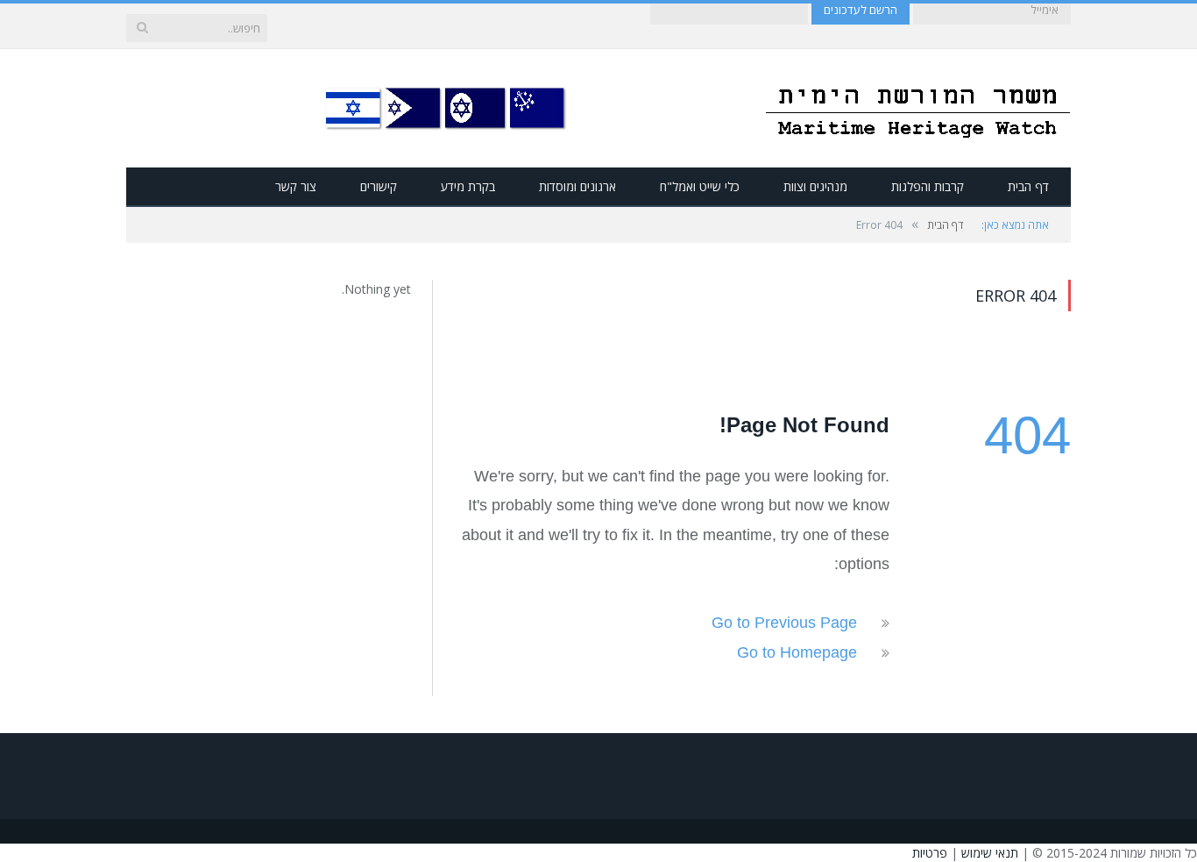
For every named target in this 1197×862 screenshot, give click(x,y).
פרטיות (929, 852)
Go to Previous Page (784, 622)
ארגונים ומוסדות (577, 186)
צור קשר (295, 186)
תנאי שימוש (989, 852)
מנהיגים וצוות (815, 186)
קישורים (378, 186)
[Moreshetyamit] (917, 108)
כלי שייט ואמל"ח (700, 186)
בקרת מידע (468, 186)
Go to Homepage (797, 652)
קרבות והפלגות (927, 186)
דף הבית (1028, 186)
